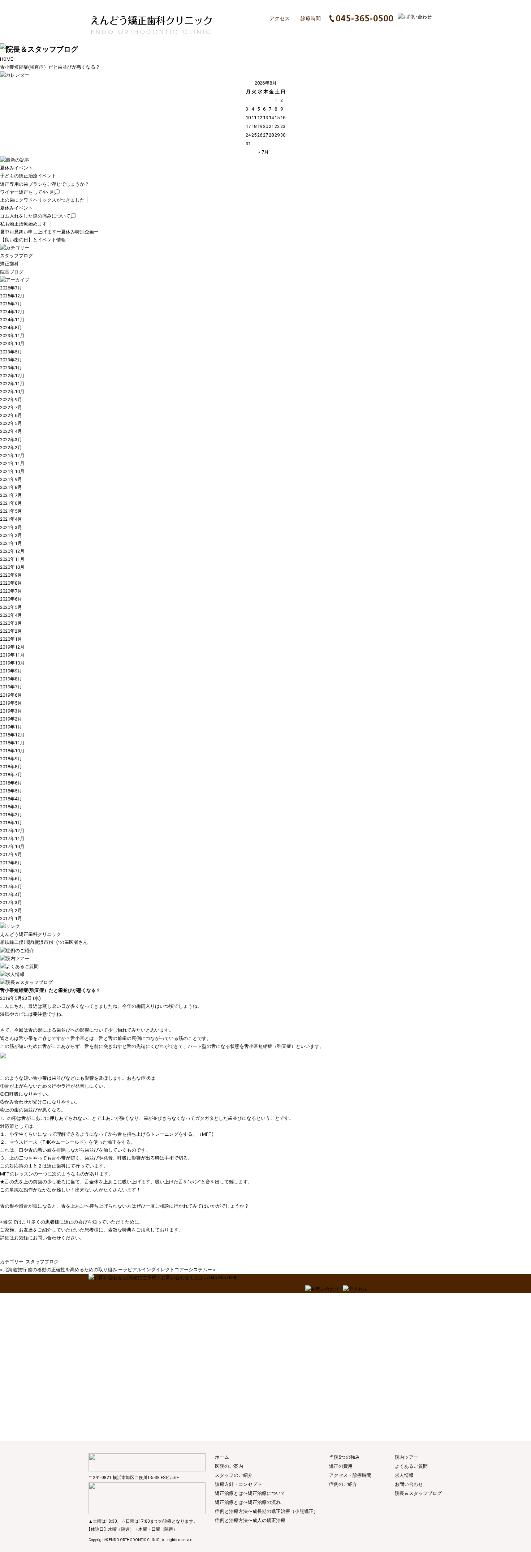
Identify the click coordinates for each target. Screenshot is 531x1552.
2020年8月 (11, 583)
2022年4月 (11, 431)
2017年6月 (11, 878)
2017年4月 (11, 894)
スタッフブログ (16, 255)
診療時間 (311, 18)
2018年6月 (11, 783)
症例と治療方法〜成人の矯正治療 (250, 1520)
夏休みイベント (16, 168)
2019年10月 (12, 663)
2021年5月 (11, 511)
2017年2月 (11, 910)
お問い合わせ (409, 1484)
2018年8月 (11, 766)
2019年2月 (11, 719)
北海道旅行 (15, 1269)
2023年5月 (11, 351)
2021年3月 (11, 527)
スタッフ (292, 32)
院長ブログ (11, 272)
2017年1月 (11, 918)
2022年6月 (11, 415)
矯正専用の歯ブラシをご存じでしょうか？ (44, 184)
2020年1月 (11, 639)
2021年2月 (11, 535)
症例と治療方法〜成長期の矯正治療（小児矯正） (266, 1511)
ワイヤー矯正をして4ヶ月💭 (30, 192)
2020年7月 (11, 591)
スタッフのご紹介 (233, 1475)
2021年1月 (11, 543)
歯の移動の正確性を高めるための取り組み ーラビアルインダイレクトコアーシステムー (120, 1269)
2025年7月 (11, 303)
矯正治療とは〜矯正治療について (250, 1493)
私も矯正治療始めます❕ (26, 224)
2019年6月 (11, 695)
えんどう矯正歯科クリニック (30, 934)
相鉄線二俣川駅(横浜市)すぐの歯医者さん (44, 942)
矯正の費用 (420, 32)
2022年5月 (11, 423)
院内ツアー (406, 1457)
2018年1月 (11, 822)
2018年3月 (11, 806)
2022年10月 (12, 391)
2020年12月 (12, 551)
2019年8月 (11, 679)
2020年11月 (12, 559)
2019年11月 (12, 655)
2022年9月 (11, 399)
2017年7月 (11, 870)
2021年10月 (12, 471)
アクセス (279, 18)
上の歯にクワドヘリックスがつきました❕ (45, 200)
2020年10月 (12, 567)
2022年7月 (11, 407)
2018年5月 (11, 791)
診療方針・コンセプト (336, 32)
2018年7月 (11, 774)
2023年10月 (12, 343)
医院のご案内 (257, 32)
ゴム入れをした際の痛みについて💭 (38, 216)
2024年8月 (11, 327)
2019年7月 (11, 686)
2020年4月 (11, 615)
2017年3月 (11, 902)
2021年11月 (12, 463)
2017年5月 (11, 886)
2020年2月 (11, 631)
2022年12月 (12, 375)
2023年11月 (12, 335)
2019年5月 (11, 703)
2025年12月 (12, 295)
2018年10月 (12, 750)
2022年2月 (11, 447)
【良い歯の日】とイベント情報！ (35, 239)
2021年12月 (12, 455)
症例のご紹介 (343, 1484)
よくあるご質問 (411, 1466)
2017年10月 (12, 846)
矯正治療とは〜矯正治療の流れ (248, 1502)
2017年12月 (12, 830)
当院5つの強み (344, 1457)
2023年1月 (11, 367)
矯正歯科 (9, 263)
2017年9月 (11, 854)
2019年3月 (11, 711)
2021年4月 (11, 519)
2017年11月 (12, 838)
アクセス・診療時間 (350, 1475)
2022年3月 (11, 439)
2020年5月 (11, 607)
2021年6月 (11, 503)
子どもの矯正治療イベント (28, 176)
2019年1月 (11, 727)
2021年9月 (11, 479)
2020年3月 (11, 623)
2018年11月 (12, 742)
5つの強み (381, 32)
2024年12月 (12, 311)
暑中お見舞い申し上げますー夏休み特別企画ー (49, 232)
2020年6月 (11, 599)
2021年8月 (11, 487)
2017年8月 (11, 862)
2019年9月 (11, 671)
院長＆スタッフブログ (418, 1493)
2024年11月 (12, 319)
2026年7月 (11, 288)
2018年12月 (12, 735)
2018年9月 (11, 758)
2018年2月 (11, 814)
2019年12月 (12, 647)
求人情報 (404, 1475)
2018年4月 (11, 798)
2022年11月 (12, 383)
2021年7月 (11, 495)
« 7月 (263, 152)
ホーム (230, 32)
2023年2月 (11, 359)
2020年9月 (11, 575)
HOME (6, 59)
